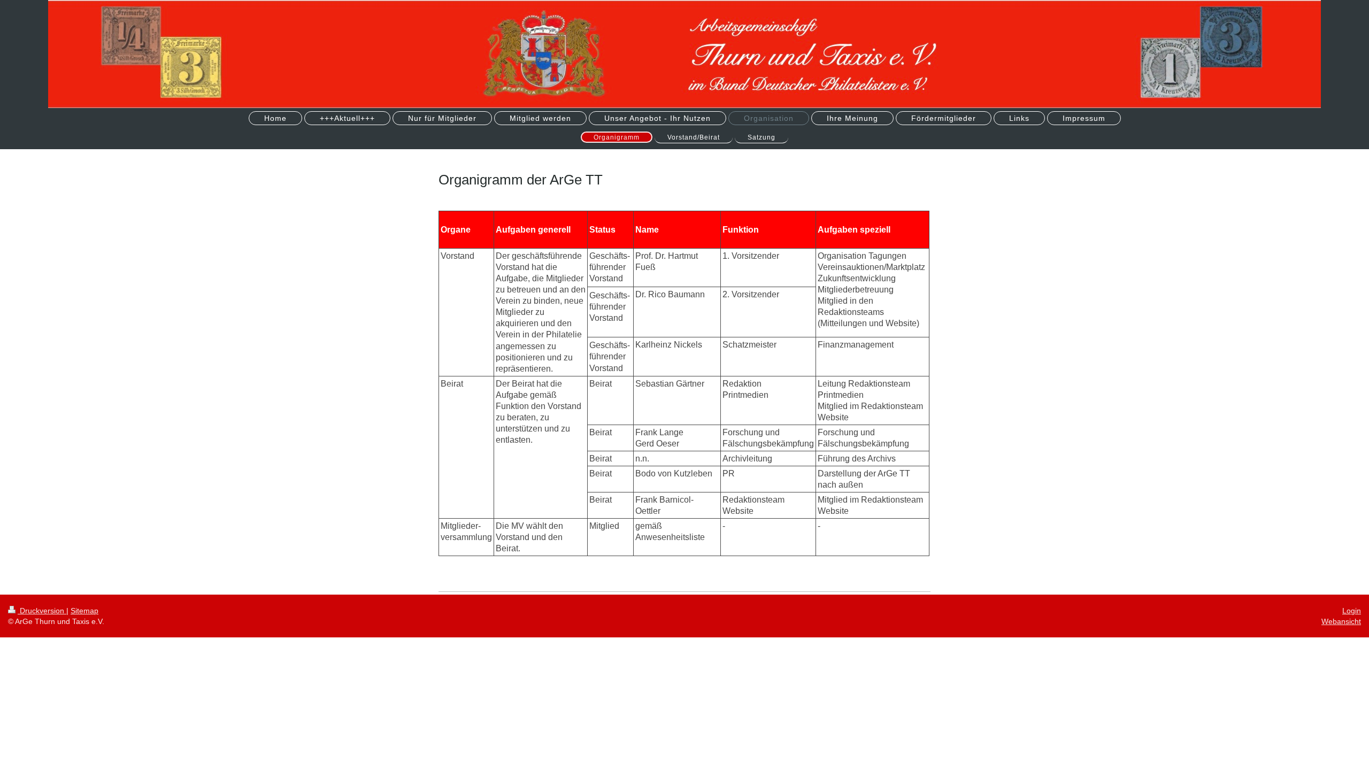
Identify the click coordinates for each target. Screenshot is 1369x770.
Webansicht (1341, 621)
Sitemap (84, 610)
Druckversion (42, 610)
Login (1351, 610)
